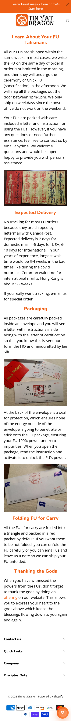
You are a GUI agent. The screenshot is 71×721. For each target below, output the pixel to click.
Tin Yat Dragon (27, 696)
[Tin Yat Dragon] (35, 20)
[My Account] (3, 19)
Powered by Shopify (50, 696)
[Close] (67, 5)
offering (10, 597)
